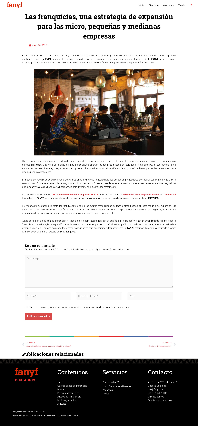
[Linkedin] (33, 380)
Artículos (61, 403)
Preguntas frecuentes (68, 393)
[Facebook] (16, 380)
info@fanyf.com (156, 389)
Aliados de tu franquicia (69, 396)
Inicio (141, 5)
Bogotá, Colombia (157, 385)
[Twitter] (25, 380)
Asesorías (168, 5)
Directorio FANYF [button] (111, 382)
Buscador (62, 389)
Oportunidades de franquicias (72, 385)
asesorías (170, 194)
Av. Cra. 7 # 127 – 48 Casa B (162, 382)
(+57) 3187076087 (157, 393)
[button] (191, 5)
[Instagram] (20, 380)
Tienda (181, 5)
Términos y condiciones (160, 400)
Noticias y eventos (66, 400)
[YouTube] (29, 380)
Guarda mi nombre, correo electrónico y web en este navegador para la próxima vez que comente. (79, 307)
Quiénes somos (156, 396)
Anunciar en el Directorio (121, 386)
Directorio (154, 5)
